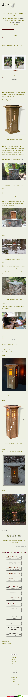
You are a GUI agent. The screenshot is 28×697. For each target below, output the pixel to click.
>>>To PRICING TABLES (20, 547)
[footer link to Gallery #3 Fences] (14, 591)
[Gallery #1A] (14, 561)
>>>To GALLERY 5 (6, 530)
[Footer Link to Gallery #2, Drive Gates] (14, 586)
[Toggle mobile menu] (25, 3)
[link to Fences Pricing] (14, 622)
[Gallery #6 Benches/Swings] (14, 608)
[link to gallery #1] (14, 556)
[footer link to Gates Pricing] (14, 616)
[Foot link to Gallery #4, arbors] (14, 597)
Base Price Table (16, 22)
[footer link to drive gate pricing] (14, 627)
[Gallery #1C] (14, 573)
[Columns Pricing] (14, 633)
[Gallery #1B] (14, 567)
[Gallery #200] (14, 578)
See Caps (23, 159)
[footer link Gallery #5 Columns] (14, 603)
